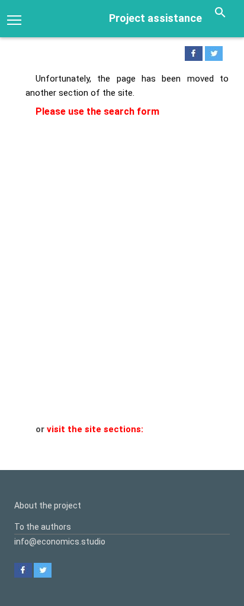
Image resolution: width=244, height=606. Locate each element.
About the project (47, 505)
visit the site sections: (95, 429)
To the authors (42, 527)
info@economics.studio (59, 541)
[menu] (14, 19)
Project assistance (155, 18)
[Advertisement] (122, 295)
